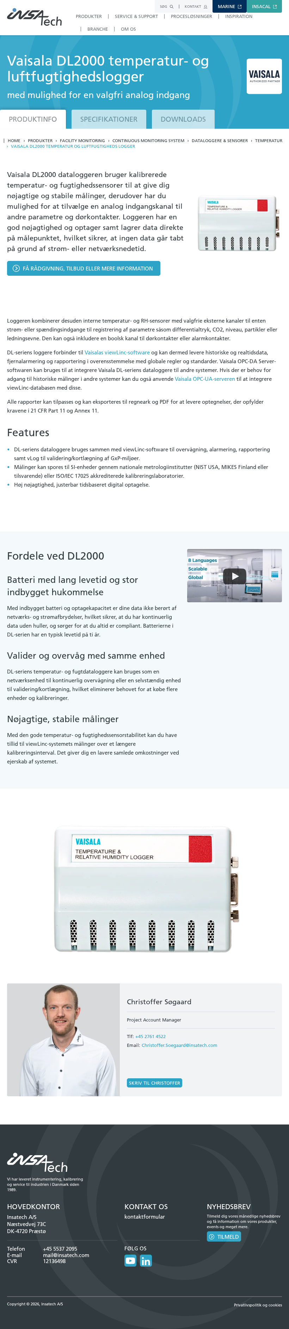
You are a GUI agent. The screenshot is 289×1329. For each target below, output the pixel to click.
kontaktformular (144, 1216)
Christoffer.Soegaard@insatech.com (179, 1045)
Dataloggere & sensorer (220, 141)
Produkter (40, 141)
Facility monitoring (82, 141)
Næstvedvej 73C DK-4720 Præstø (26, 1227)
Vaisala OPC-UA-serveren (205, 379)
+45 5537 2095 (60, 1248)
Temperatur (268, 141)
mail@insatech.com (66, 1255)
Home (14, 141)
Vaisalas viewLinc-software (117, 352)
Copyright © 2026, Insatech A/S (35, 1303)
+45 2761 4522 (150, 1036)
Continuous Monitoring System (148, 141)
